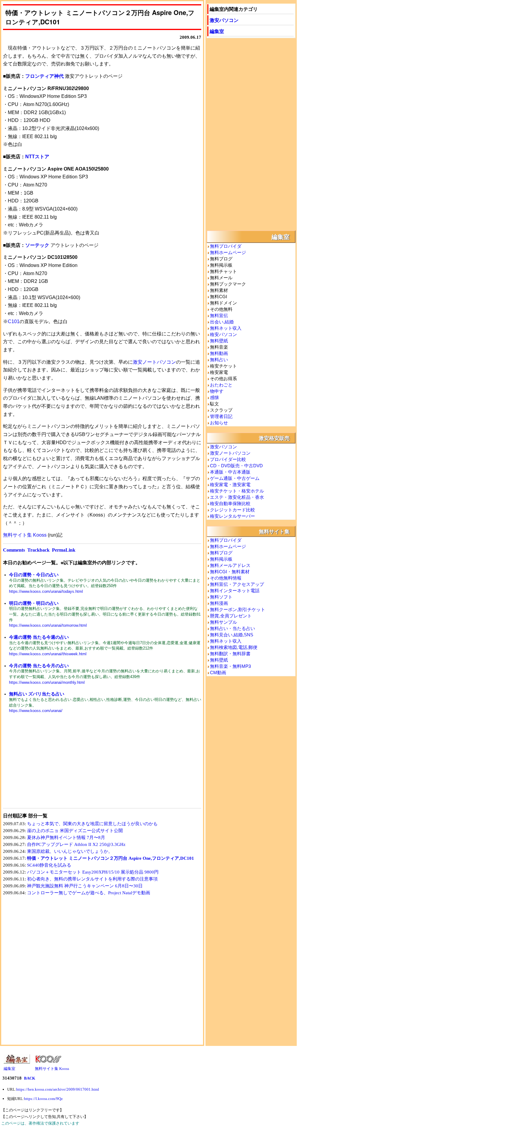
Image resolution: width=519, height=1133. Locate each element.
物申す (216, 391)
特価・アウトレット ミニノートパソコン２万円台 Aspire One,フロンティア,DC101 (110, 858)
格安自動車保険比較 (230, 503)
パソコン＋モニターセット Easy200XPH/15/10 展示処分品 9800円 (93, 872)
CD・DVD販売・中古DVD (236, 465)
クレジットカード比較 (232, 509)
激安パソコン (224, 20)
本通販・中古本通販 (230, 471)
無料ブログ (221, 552)
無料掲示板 (221, 559)
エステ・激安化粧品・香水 (237, 497)
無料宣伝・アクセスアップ (237, 584)
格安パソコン (223, 334)
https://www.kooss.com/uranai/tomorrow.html (48, 625)
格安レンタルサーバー (232, 516)
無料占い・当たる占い (232, 628)
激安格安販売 (274, 437)
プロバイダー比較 (228, 459)
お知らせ (219, 422)
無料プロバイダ (225, 246)
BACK (29, 1078)
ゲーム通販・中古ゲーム (235, 478)
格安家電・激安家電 (230, 484)
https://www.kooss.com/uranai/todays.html (46, 591)
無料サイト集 (274, 531)
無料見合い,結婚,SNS (231, 634)
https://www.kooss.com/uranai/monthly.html (47, 682)
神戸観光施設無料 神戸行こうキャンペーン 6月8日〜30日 (85, 885)
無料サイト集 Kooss (25, 535)
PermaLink (63, 550)
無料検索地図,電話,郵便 (233, 647)
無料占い (219, 359)
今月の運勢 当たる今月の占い (39, 665)
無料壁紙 (219, 340)
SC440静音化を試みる (49, 865)
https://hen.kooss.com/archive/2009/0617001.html (57, 1089)
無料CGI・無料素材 (230, 571)
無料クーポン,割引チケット (237, 609)
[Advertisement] (52, 764)
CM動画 (218, 672)
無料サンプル (223, 622)
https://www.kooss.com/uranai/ (35, 710)
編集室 (217, 31)
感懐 (214, 397)
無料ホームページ (228, 252)
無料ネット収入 (225, 328)
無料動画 (219, 353)
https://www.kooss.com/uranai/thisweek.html (47, 654)
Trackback (38, 550)
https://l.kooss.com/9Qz (43, 1098)
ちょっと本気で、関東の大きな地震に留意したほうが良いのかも (92, 823)
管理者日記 (221, 416)
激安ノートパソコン (154, 362)
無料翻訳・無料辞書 (230, 653)
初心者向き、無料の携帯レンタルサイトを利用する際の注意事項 (92, 879)
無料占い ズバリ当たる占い (36, 694)
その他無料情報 (225, 577)
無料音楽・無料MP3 (230, 666)
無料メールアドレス (230, 565)
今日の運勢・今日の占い (34, 574)
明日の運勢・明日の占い (34, 603)
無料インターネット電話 (235, 590)
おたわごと (221, 384)
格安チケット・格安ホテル (237, 490)
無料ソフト (221, 596)
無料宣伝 (219, 315)
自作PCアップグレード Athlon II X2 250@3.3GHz (76, 844)
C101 (14, 321)
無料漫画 (219, 603)
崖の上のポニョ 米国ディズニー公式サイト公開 (75, 830)
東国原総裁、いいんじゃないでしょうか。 (70, 851)
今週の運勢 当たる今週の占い (39, 637)
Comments (14, 550)
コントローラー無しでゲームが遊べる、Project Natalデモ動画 (88, 892)
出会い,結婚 (222, 321)
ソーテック (37, 245)
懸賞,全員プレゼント (231, 615)
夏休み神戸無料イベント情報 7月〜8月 (66, 837)
